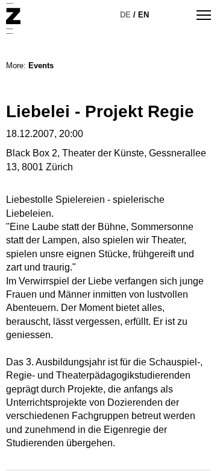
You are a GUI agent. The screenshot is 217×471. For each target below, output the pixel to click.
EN (143, 14)
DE (125, 14)
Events (41, 65)
